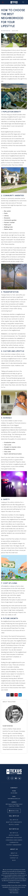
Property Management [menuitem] (14, 844)
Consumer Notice (14, 890)
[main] (14, 384)
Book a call (14, 810)
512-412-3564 (14, 793)
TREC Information (14, 892)
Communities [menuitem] (14, 842)
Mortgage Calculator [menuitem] (14, 837)
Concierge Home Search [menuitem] (14, 840)
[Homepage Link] (14, 2)
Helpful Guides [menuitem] (14, 824)
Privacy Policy (14, 885)
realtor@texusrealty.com (14, 798)
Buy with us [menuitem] (14, 832)
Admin (20, 885)
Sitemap (24, 885)
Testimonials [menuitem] (14, 855)
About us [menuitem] (14, 853)
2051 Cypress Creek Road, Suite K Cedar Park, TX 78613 (14, 805)
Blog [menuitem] (14, 860)
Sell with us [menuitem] (14, 819)
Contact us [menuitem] (14, 858)
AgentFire (16, 889)
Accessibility (6, 887)
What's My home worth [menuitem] (14, 822)
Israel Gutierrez (6, 30)
